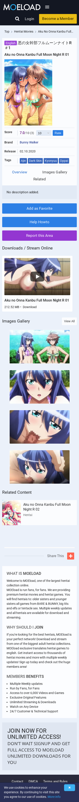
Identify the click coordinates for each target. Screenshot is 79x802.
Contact (17, 781)
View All (69, 321)
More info (54, 797)
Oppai (64, 160)
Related (39, 179)
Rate (58, 133)
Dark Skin (35, 160)
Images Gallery (54, 172)
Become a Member (58, 18)
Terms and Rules (55, 781)
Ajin (23, 160)
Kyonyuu (51, 160)
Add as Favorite (39, 208)
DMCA (33, 781)
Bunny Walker (29, 142)
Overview (19, 172)
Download (30, 307)
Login (29, 19)
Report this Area (39, 235)
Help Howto (39, 222)
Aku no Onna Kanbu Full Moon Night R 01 (36, 300)
